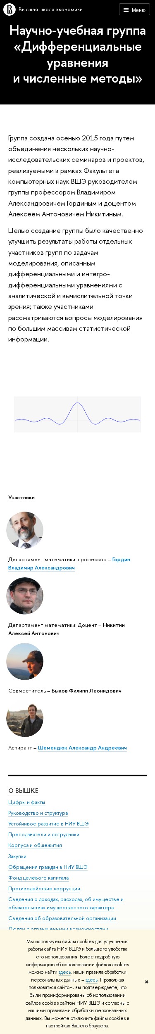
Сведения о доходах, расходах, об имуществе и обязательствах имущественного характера (66, 903)
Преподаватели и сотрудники (43, 834)
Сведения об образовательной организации (62, 918)
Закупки (17, 856)
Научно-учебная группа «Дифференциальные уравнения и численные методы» (78, 54)
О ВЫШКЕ (23, 790)
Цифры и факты (26, 802)
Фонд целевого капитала (38, 877)
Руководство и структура (38, 812)
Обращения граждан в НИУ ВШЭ (48, 866)
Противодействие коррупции (44, 888)
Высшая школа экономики (51, 9)
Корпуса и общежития (35, 845)
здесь (65, 972)
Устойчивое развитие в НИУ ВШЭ (48, 823)
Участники (21, 497)
